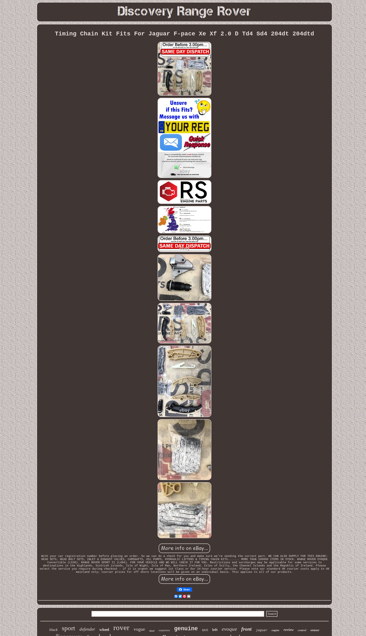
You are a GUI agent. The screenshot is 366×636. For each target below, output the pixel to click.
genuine (186, 629)
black (53, 630)
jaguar (261, 630)
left (215, 630)
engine (275, 630)
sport (68, 628)
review (289, 630)
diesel (151, 631)
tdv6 (205, 630)
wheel (104, 629)
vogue (139, 629)
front (246, 629)
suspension (164, 630)
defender (87, 629)
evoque (229, 629)
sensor (315, 630)
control (302, 630)
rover (121, 627)
